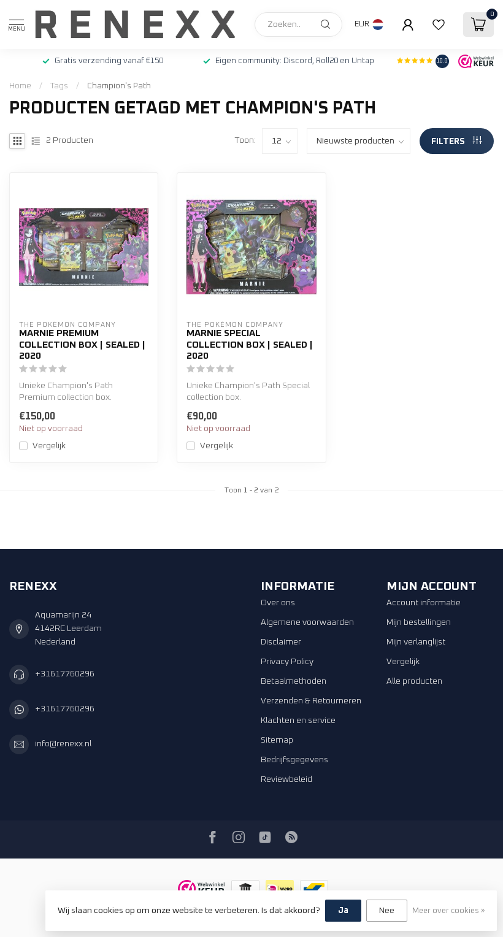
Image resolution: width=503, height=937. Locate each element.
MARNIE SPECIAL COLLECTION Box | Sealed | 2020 (249, 345)
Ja (343, 910)
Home (20, 86)
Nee (386, 910)
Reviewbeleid (286, 779)
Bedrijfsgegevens (294, 759)
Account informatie (423, 603)
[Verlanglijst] (438, 24)
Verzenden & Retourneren (311, 701)
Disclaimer (281, 642)
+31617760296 (64, 674)
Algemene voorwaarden (307, 622)
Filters (449, 141)
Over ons (278, 603)
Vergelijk (49, 446)
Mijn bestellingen (418, 622)
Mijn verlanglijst (415, 642)
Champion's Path (119, 86)
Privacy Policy (287, 661)
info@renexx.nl (63, 744)
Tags (59, 86)
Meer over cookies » (448, 911)
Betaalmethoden (293, 681)
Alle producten (414, 681)
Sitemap (277, 740)
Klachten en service (298, 720)
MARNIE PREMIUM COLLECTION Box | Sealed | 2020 (82, 345)
